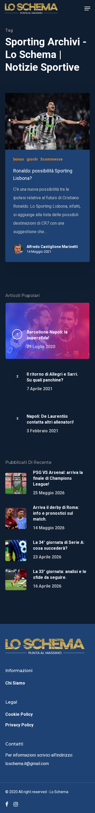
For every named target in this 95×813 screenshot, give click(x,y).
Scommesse (51, 159)
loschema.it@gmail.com (27, 763)
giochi (32, 159)
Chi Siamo (15, 683)
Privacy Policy (19, 724)
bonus (18, 159)
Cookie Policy (19, 714)
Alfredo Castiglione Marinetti (52, 247)
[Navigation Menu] (87, 8)
